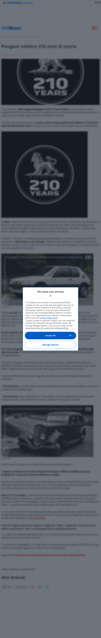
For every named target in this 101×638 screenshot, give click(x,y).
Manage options (50, 344)
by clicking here (51, 317)
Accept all (50, 335)
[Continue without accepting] (50, 296)
